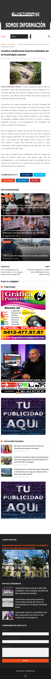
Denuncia (7, 219)
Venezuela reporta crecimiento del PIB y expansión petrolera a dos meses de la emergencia (31, 615)
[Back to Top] (25, 676)
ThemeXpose (30, 671)
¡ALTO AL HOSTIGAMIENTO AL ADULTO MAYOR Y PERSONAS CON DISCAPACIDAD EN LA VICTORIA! (24, 231)
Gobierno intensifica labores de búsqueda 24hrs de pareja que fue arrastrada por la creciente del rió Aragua (31, 459)
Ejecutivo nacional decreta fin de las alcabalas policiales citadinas (29, 447)
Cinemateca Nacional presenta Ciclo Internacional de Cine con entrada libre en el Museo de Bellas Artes (31, 603)
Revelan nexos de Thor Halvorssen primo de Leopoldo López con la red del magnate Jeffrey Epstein (24, 207)
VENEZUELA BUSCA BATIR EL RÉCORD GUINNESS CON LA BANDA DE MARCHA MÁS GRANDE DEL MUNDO (31, 591)
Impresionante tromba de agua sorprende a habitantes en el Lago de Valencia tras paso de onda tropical (31, 471)
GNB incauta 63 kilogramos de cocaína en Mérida (25, 256)
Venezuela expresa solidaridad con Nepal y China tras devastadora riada (25, 547)
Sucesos (12, 44)
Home (3, 37)
